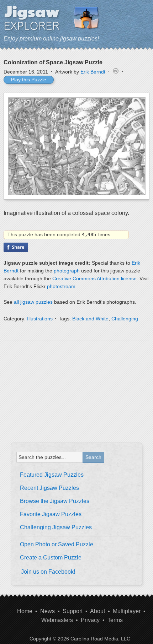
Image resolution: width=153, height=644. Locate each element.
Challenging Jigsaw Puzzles (56, 527)
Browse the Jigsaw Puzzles (54, 501)
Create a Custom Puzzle (50, 557)
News (47, 611)
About (97, 611)
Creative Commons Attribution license (94, 278)
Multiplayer (127, 611)
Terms (115, 620)
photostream (61, 286)
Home (24, 611)
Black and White (90, 318)
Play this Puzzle (28, 79)
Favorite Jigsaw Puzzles (50, 514)
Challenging (124, 318)
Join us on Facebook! (48, 572)
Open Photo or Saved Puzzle (56, 544)
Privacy (90, 620)
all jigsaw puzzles (33, 302)
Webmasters (57, 620)
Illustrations (40, 318)
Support (73, 611)
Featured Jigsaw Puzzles (52, 475)
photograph (67, 271)
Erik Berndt (92, 72)
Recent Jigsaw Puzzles (49, 488)
